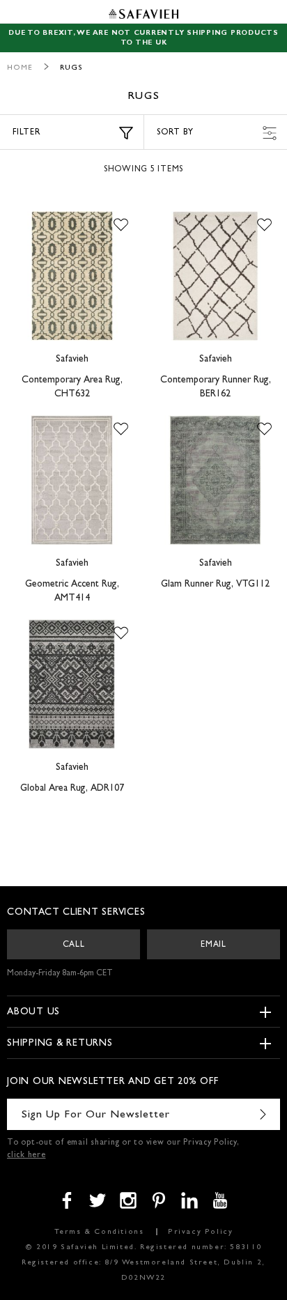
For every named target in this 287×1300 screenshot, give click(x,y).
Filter (27, 133)
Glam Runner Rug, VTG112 (215, 584)
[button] (121, 225)
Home (20, 68)
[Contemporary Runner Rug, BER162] (215, 275)
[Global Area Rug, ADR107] (72, 684)
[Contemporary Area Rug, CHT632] (72, 275)
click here (26, 1156)
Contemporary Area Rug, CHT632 (72, 387)
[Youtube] (220, 1200)
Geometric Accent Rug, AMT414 (72, 591)
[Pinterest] (159, 1200)
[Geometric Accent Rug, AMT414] (72, 480)
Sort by (175, 133)
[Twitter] (97, 1200)
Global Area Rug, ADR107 (72, 789)
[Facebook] (67, 1200)
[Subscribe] (262, 1114)
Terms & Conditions (99, 1232)
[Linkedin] (189, 1200)
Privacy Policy (200, 1232)
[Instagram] (128, 1200)
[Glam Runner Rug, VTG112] (215, 480)
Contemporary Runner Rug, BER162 (215, 387)
